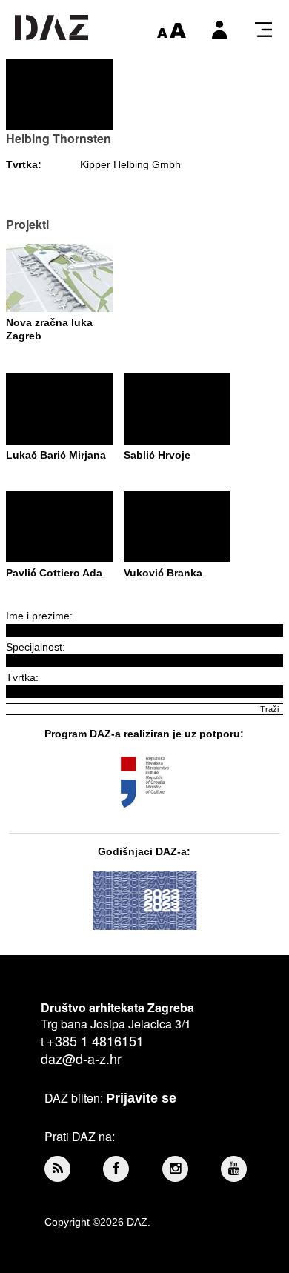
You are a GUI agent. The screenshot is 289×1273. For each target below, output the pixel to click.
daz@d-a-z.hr (81, 1058)
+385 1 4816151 (95, 1040)
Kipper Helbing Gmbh (130, 164)
